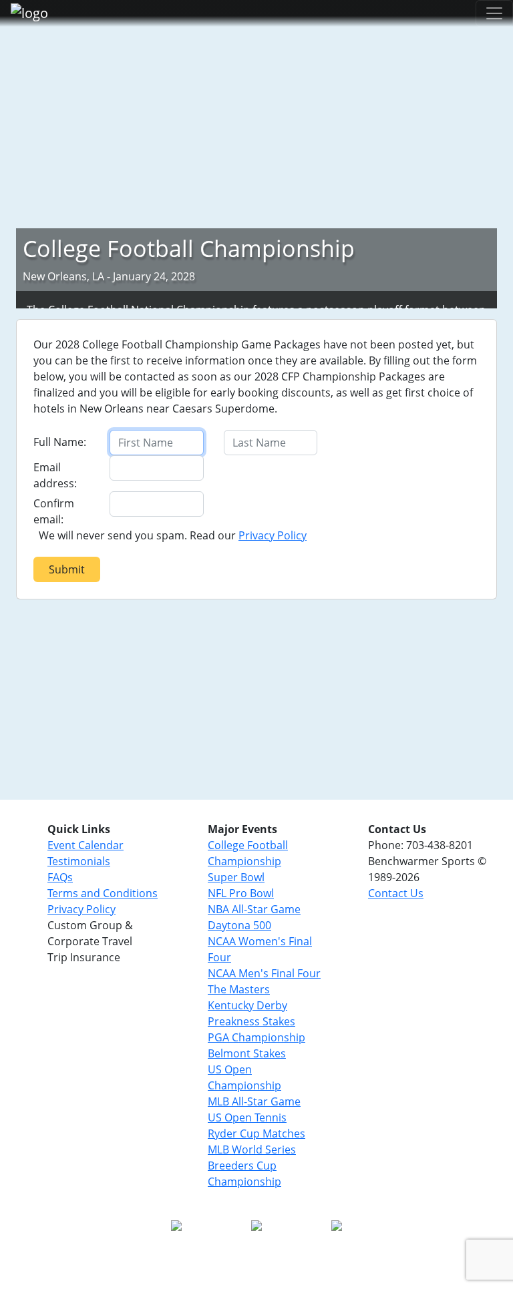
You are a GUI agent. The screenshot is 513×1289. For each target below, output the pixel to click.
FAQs (60, 877)
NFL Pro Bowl (241, 893)
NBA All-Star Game (254, 909)
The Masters (239, 989)
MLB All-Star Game (254, 1101)
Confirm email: (53, 511)
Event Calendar (85, 845)
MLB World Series (252, 1149)
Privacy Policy (272, 535)
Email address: (55, 475)
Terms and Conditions (102, 893)
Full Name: (59, 442)
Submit (67, 569)
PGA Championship (256, 1037)
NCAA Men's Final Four (264, 973)
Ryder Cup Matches (256, 1133)
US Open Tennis (247, 1117)
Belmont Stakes (247, 1053)
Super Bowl (236, 877)
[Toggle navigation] (494, 13)
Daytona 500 (239, 925)
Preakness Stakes (251, 1021)
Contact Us (395, 893)
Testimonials (78, 861)
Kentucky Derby (247, 1005)
